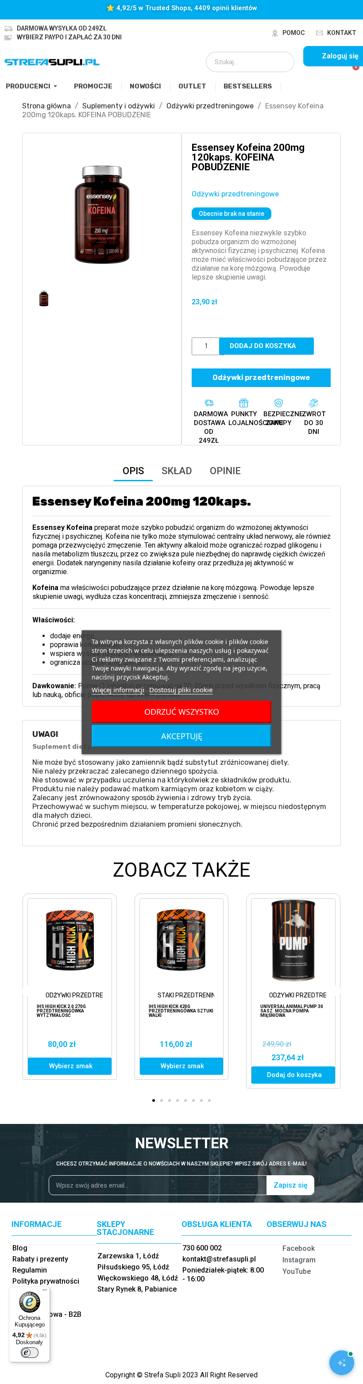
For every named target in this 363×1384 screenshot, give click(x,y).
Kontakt (341, 32)
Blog (19, 1248)
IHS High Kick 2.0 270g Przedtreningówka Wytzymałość (61, 1011)
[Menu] (44, 1292)
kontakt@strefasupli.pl (219, 1259)
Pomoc (293, 32)
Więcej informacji (118, 689)
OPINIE (225, 470)
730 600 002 (202, 1248)
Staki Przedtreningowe (195, 995)
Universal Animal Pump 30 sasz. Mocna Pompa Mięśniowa (291, 1011)
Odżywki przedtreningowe (235, 194)
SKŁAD (177, 470)
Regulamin (29, 1270)
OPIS (133, 470)
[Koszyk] (352, 71)
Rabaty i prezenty (40, 1259)
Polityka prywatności (45, 1281)
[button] (40, 212)
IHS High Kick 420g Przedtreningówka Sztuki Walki (181, 1011)
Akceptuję (181, 736)
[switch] (30, 1352)
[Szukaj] (281, 62)
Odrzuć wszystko (181, 711)
